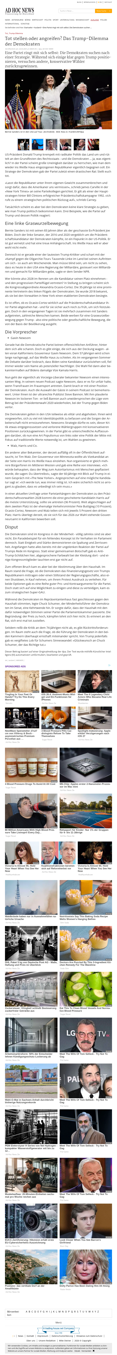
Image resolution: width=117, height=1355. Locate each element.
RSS (100, 2)
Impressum (42, 1336)
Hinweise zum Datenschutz (89, 1336)
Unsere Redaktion (47, 1340)
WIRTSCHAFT (37, 20)
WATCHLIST (108, 2)
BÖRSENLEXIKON (89, 2)
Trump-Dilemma (16, 33)
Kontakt (30, 1336)
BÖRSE (28, 20)
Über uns (30, 1340)
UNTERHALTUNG (67, 20)
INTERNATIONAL (12, 23)
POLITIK (48, 20)
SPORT (55, 20)
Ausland (37, 27)
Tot (6, 33)
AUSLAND (95, 20)
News (20, 1336)
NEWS (7, 20)
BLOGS (79, 2)
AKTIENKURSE (17, 20)
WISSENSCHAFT (82, 20)
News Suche (101, 11)
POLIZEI (103, 20)
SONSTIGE (25, 23)
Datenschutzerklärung (62, 1336)
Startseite (28, 27)
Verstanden (86, 1351)
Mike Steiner (65, 1340)
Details (77, 1351)
